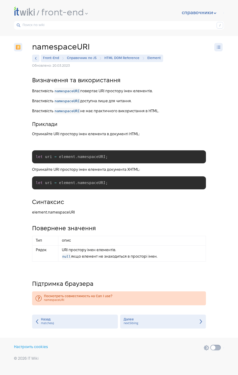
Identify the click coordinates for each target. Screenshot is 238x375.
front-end (62, 13)
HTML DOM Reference (121, 58)
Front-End (51, 58)
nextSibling (163, 322)
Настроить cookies (31, 347)
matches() (75, 322)
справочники (197, 13)
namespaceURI (119, 298)
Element (154, 58)
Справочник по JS (81, 58)
